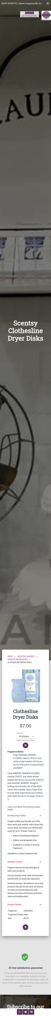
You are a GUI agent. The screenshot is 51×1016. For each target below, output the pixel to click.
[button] (25, 814)
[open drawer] (47, 3)
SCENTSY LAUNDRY (25, 656)
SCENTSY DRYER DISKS (17, 659)
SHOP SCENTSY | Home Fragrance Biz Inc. (21, 3)
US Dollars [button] (24, 736)
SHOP (10, 656)
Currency (20, 733)
